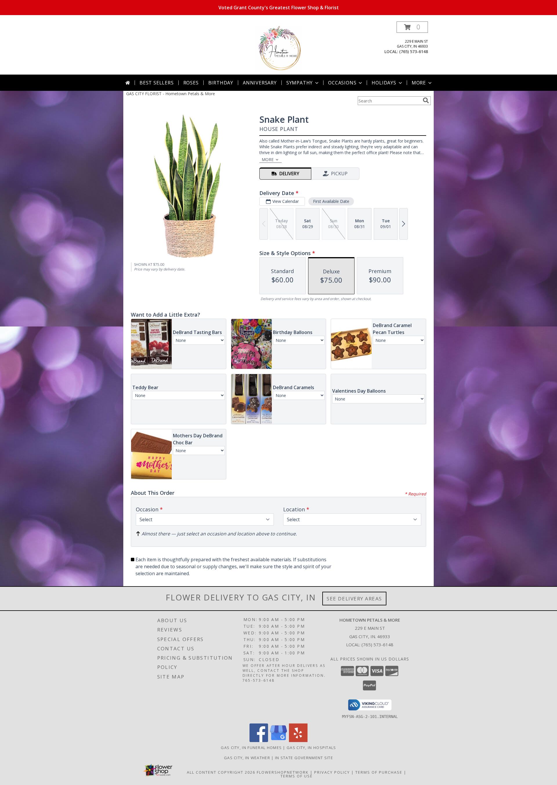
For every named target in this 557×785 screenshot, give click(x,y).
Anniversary (260, 83)
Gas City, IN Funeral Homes (251, 747)
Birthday (220, 83)
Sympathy (299, 83)
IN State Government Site (304, 757)
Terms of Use (297, 776)
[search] (426, 100)
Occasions (342, 83)
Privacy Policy (332, 772)
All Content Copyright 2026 (221, 772)
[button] (412, 27)
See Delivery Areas (354, 598)
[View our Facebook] (258, 740)
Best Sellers (157, 83)
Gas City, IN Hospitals (311, 747)
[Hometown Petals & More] (278, 48)
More (419, 83)
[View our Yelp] (298, 740)
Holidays (384, 83)
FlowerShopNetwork (283, 772)
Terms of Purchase (378, 772)
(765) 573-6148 (413, 51)
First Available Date (331, 201)
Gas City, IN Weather (247, 757)
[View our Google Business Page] (278, 740)
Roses (191, 83)
